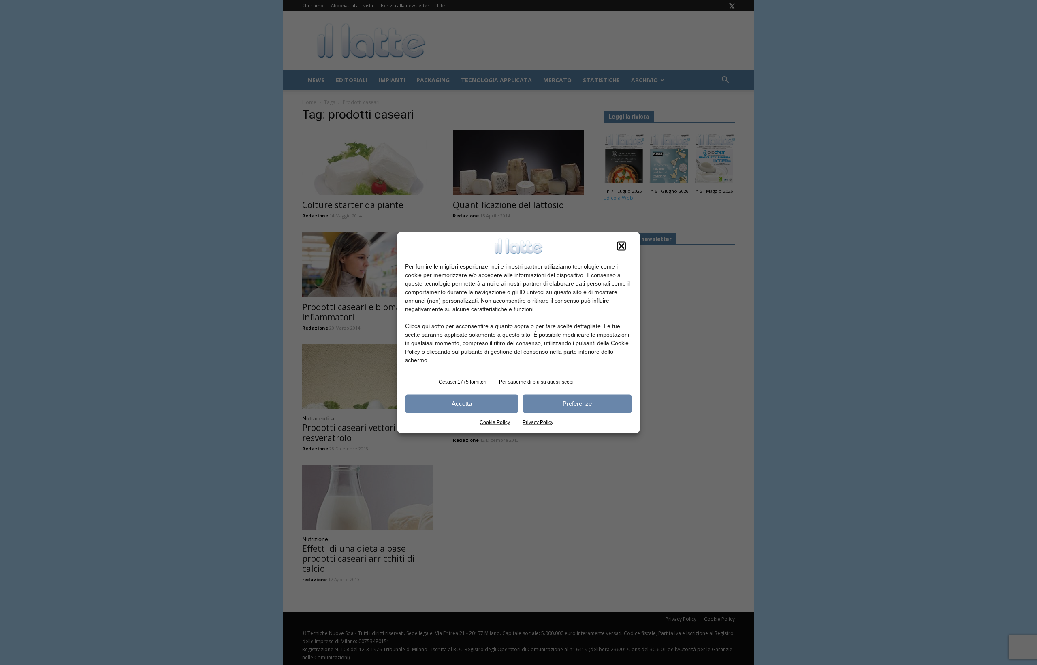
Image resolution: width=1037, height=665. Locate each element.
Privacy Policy (538, 422)
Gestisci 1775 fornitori (462, 381)
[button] (621, 246)
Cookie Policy (495, 422)
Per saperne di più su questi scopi (536, 381)
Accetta (462, 403)
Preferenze (577, 403)
